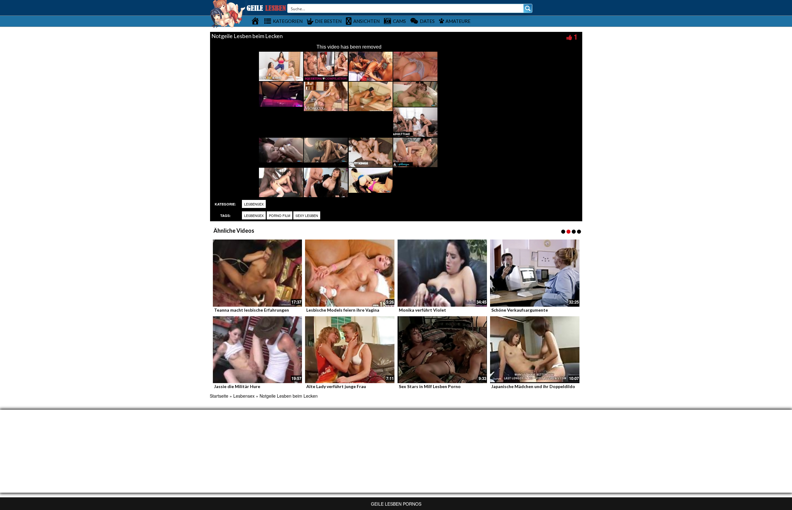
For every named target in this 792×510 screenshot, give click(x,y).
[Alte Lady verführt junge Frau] (349, 349)
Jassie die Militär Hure (237, 386)
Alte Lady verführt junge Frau (336, 386)
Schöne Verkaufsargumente (519, 310)
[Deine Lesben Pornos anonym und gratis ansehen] (227, 13)
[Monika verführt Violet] (442, 273)
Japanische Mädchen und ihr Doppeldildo (533, 386)
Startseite (219, 396)
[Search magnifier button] (527, 8)
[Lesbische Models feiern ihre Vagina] (349, 273)
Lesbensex (254, 203)
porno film (279, 215)
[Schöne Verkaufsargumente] (534, 273)
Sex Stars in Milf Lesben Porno (430, 386)
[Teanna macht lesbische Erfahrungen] (257, 273)
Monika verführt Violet (422, 310)
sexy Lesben (306, 215)
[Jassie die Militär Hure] (257, 349)
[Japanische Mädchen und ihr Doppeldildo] (534, 349)
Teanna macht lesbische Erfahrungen (251, 310)
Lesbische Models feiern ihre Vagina (342, 310)
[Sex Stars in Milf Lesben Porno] (442, 349)
